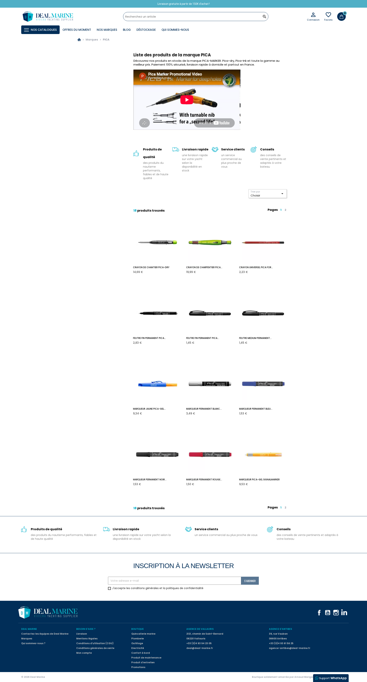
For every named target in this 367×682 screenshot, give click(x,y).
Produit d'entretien (143, 662)
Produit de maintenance (146, 657)
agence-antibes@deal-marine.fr (289, 648)
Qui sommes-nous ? (33, 643)
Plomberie (137, 638)
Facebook (319, 612)
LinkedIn (344, 612)
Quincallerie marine (143, 633)
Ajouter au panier (160, 269)
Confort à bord (140, 652)
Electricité (137, 648)
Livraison (81, 633)
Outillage (137, 643)
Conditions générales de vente (95, 648)
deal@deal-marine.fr (199, 648)
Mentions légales (86, 638)
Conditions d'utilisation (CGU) (95, 643)
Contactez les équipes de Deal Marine (44, 633)
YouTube (327, 612)
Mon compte (84, 652)
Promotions (138, 667)
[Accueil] (79, 39)
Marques (26, 638)
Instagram (336, 612)
